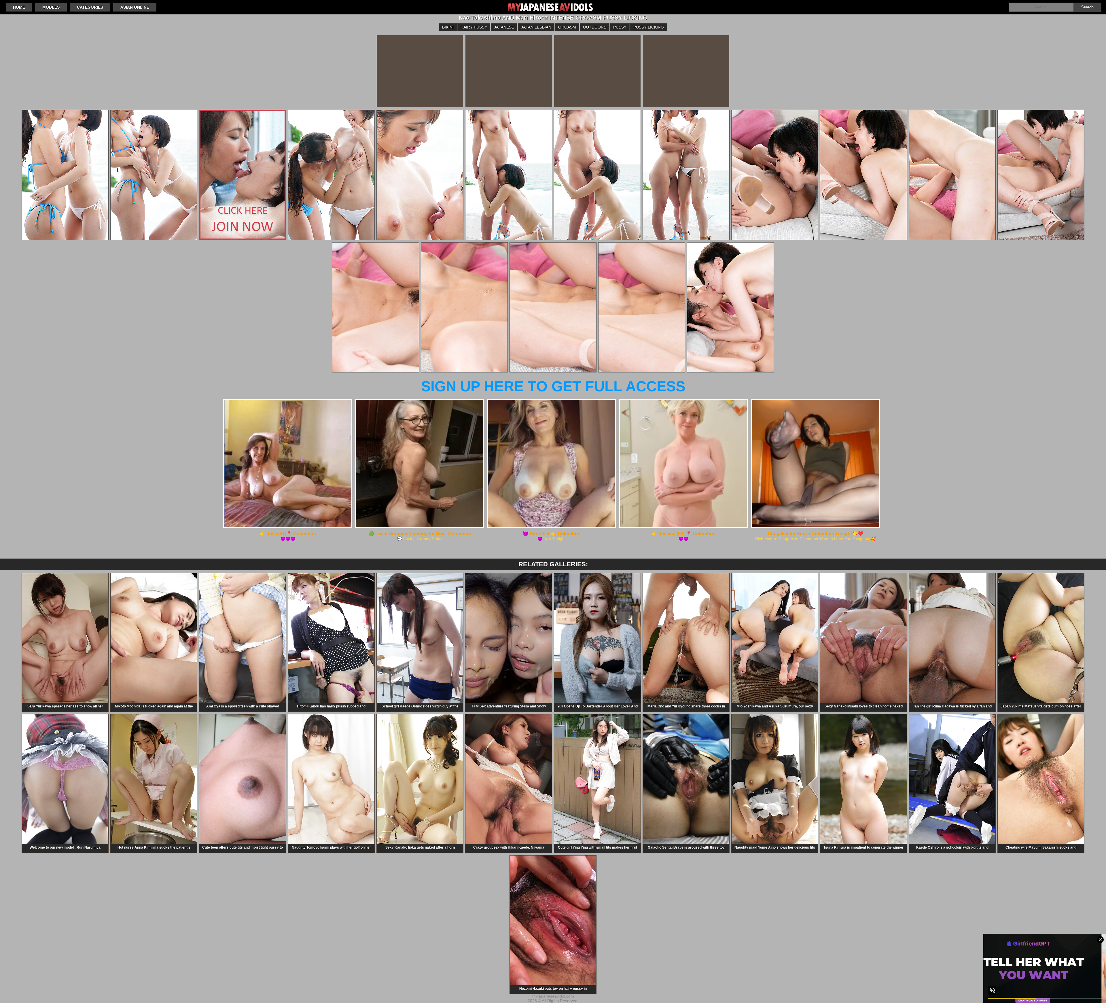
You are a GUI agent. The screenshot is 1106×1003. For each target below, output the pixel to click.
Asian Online (134, 7)
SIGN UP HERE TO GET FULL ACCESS (553, 386)
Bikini (448, 27)
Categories (90, 7)
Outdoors (594, 27)
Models (51, 7)
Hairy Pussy (474, 27)
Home (19, 7)
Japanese (504, 27)
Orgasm (567, 27)
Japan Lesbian (536, 27)
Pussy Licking (648, 27)
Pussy (619, 27)
